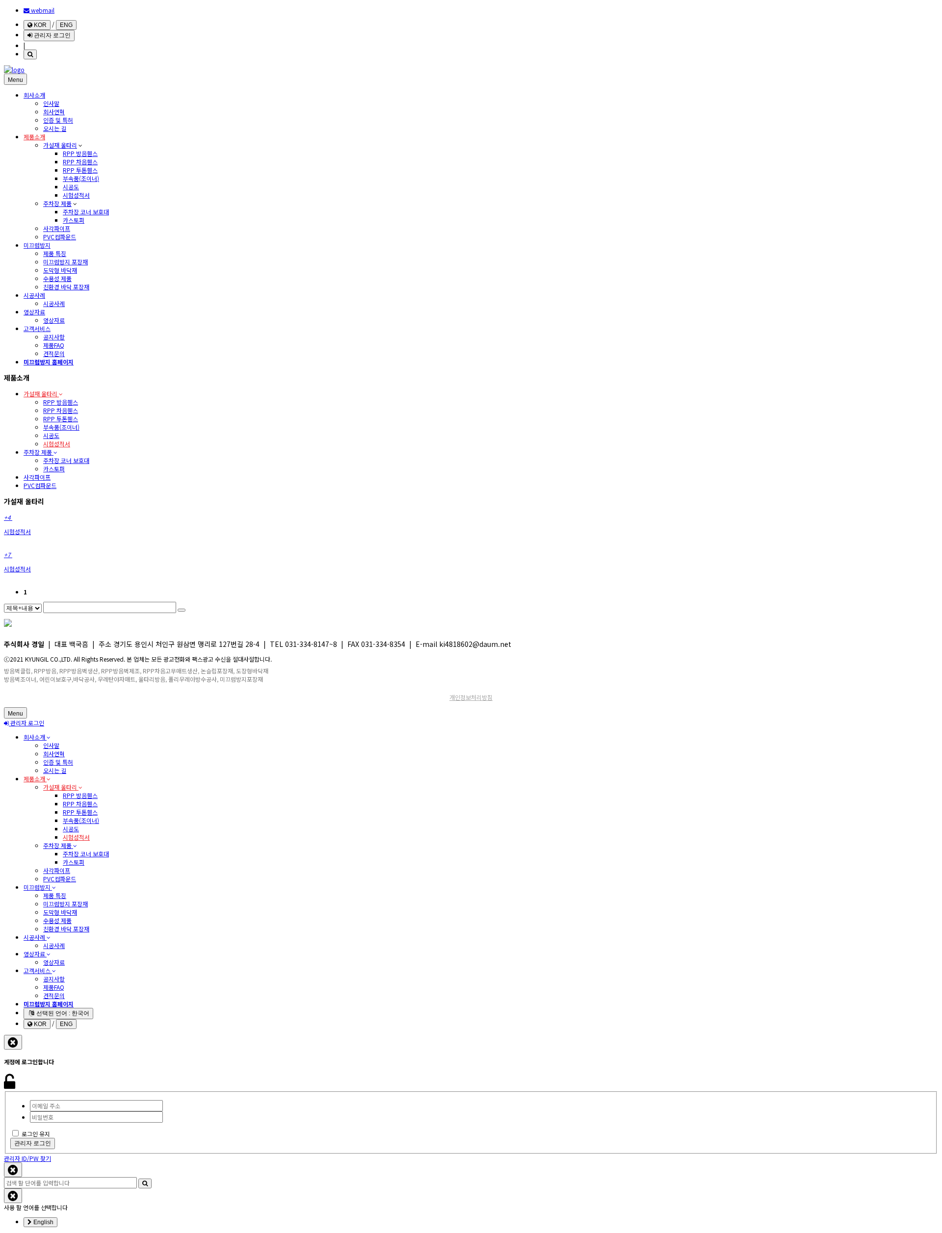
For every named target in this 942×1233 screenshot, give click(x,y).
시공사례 (34, 295)
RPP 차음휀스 (80, 161)
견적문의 (54, 353)
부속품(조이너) (81, 178)
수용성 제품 (57, 278)
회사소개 (34, 95)
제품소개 (34, 136)
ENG (66, 25)
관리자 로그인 (51, 35)
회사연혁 (54, 111)
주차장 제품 (57, 203)
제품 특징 (54, 253)
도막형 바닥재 (60, 270)
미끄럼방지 (37, 245)
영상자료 (34, 312)
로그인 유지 (36, 1134)
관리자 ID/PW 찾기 (27, 1158)
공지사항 (54, 337)
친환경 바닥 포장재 (66, 287)
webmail (41, 10)
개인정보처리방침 (471, 697)
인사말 (51, 103)
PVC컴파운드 (59, 236)
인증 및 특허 (58, 120)
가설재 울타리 (60, 145)
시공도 (71, 186)
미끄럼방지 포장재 (65, 261)
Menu (15, 80)
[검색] (30, 54)
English (42, 1222)
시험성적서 (76, 195)
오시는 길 (54, 128)
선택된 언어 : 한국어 (62, 1013)
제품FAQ (53, 345)
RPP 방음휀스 (80, 153)
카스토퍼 (73, 220)
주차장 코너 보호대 (86, 211)
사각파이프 (56, 228)
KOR (39, 25)
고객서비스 (37, 328)
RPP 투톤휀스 (80, 170)
